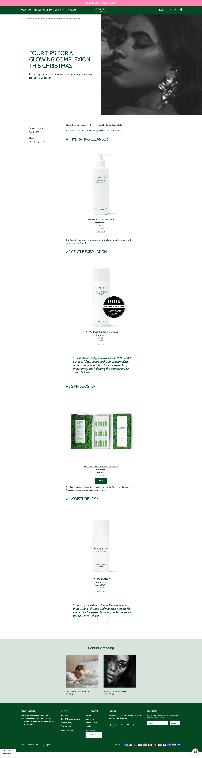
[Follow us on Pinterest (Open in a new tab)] (122, 725)
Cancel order (94, 735)
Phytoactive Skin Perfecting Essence (101, 332)
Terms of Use (66, 726)
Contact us (90, 719)
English (162, 10)
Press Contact (91, 723)
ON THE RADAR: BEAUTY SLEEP (79, 693)
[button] (101, 222)
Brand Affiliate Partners (70, 719)
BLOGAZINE (72, 10)
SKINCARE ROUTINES (43, 10)
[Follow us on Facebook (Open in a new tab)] (110, 725)
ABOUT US (59, 10)
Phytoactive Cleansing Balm (101, 219)
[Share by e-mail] (43, 142)
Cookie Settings (67, 730)
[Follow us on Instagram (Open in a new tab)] (116, 725)
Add (101, 481)
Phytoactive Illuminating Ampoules (101, 467)
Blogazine (30, 18)
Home (23, 18)
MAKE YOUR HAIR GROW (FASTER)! (117, 693)
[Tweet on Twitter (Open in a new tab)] (38, 142)
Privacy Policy (66, 723)
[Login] (175, 10)
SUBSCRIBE (175, 723)
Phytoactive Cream (101, 579)
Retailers (64, 715)
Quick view (101, 232)
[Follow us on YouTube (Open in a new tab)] (128, 725)
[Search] (171, 10)
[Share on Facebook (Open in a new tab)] (30, 142)
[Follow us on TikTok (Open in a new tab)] (134, 725)
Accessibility (91, 730)
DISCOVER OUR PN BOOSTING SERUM (101, 3)
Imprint (89, 726)
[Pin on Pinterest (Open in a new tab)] (34, 142)
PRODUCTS (26, 10)
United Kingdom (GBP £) (31, 745)
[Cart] (180, 10)
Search (88, 715)
